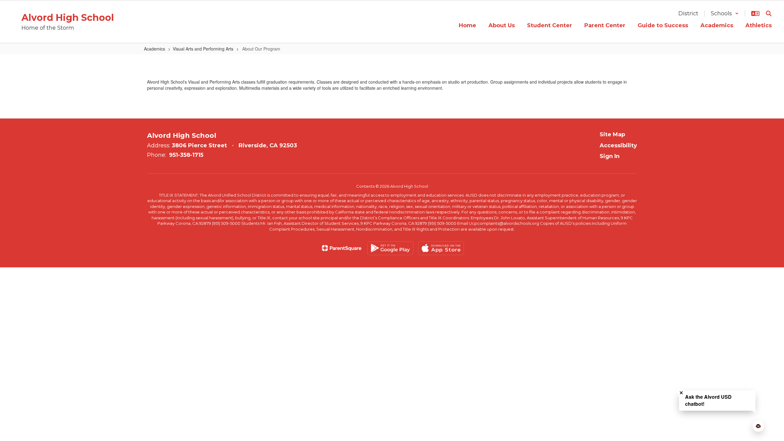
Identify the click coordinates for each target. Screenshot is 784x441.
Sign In (610, 156)
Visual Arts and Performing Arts (203, 49)
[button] (725, 13)
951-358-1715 (186, 155)
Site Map (612, 134)
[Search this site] (769, 13)
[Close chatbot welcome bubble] (681, 393)
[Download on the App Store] (441, 248)
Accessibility (618, 145)
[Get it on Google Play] (390, 248)
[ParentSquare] (341, 248)
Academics (154, 49)
